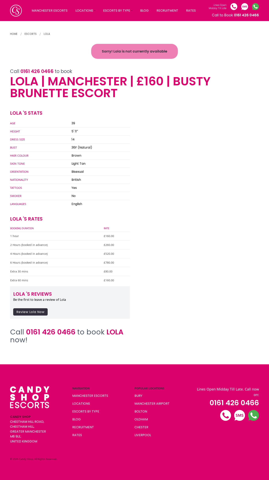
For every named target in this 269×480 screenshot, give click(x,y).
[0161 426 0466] (233, 6)
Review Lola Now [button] (30, 312)
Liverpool (142, 435)
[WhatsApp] (255, 6)
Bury (138, 395)
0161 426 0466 (234, 403)
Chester (141, 427)
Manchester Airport (152, 403)
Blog (144, 10)
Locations (84, 10)
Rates (191, 10)
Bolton (140, 411)
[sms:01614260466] (244, 6)
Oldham (141, 419)
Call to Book (235, 15)
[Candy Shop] (16, 11)
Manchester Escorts (50, 10)
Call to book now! (66, 336)
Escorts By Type (116, 10)
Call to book (41, 71)
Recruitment (167, 10)
